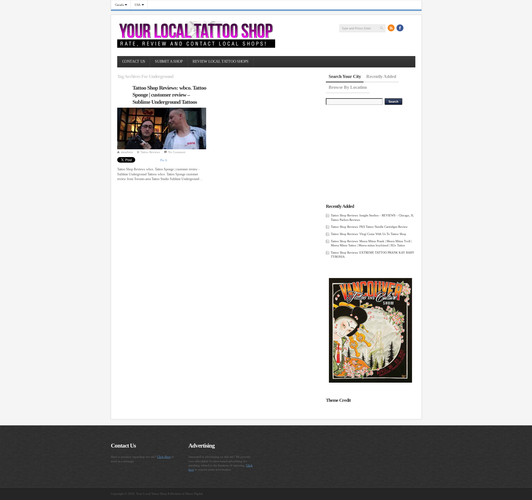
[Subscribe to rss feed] (391, 28)
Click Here (164, 456)
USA (135, 5)
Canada (117, 5)
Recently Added (381, 76)
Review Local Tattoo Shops (221, 61)
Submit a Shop (169, 61)
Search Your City (345, 76)
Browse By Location (348, 87)
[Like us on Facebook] (400, 28)
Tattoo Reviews (150, 152)
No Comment (176, 152)
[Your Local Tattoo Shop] (196, 46)
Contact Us (133, 61)
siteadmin (127, 152)
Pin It (163, 160)
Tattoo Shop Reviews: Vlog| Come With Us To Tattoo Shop (368, 234)
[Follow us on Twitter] (409, 28)
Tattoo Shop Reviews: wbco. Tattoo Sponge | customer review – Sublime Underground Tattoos (169, 95)
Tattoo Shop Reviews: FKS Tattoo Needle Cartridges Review (369, 226)
